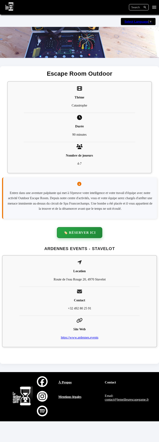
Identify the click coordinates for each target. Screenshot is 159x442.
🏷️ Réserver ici (80, 232)
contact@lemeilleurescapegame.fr (127, 399)
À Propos (65, 382)
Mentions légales (69, 397)
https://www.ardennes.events (79, 337)
